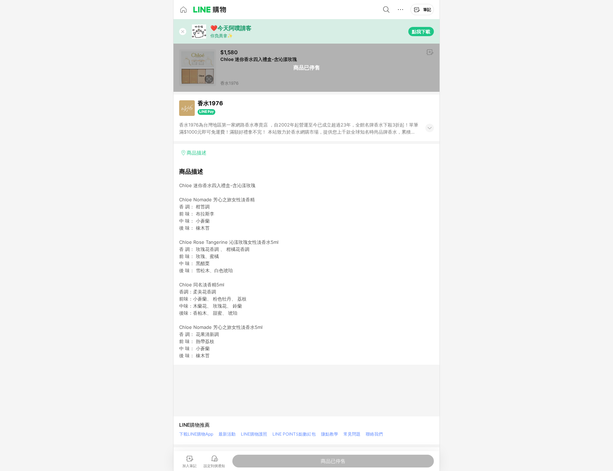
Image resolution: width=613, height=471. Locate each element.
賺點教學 (329, 434)
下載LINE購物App (196, 434)
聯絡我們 (374, 434)
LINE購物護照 (254, 434)
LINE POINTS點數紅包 (294, 434)
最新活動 (227, 434)
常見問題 (351, 434)
